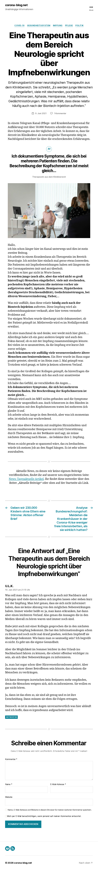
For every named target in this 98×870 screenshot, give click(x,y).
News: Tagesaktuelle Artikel (26, 479)
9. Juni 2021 (41, 113)
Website (8, 797)
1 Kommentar (60, 113)
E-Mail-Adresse (58, 784)
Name (8, 784)
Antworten (11, 717)
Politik (79, 25)
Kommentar (11, 759)
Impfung (58, 25)
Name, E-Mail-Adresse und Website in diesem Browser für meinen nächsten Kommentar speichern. (49, 810)
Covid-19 (19, 25)
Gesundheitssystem (38, 25)
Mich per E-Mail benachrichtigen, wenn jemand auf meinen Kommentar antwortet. (44, 816)
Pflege (69, 25)
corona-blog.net (16, 5)
